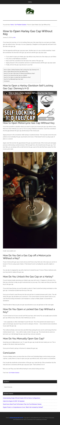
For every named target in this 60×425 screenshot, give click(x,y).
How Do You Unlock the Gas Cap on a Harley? (15, 75)
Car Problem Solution (14, 372)
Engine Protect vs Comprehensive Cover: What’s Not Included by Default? (23, 407)
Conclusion (7, 81)
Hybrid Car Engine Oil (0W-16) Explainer (14, 401)
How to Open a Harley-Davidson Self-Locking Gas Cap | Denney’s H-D (21, 69)
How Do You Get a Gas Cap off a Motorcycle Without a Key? (19, 73)
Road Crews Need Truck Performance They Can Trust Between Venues (22, 404)
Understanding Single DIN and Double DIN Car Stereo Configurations (21, 398)
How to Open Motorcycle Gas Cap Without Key (16, 71)
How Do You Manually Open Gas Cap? (13, 79)
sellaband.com (37, 417)
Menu (30, 2)
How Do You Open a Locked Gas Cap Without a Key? (17, 77)
